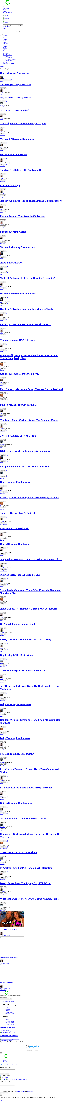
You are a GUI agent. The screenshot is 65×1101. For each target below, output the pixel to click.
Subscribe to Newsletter (6, 998)
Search (5, 39)
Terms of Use (9, 1012)
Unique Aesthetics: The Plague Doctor (15, 97)
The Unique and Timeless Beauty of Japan (23, 123)
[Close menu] (0, 35)
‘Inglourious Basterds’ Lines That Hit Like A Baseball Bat (31, 559)
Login (4, 1060)
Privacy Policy (10, 1013)
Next (5, 990)
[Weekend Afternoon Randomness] (32, 945)
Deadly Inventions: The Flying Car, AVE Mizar (25, 883)
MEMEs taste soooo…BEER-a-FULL (20, 574)
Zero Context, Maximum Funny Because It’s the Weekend (31, 389)
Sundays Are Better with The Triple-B (20, 169)
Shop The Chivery (7, 12)
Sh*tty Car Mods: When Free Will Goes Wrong (25, 639)
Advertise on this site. (32, 1050)
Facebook (19, 1064)
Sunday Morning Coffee (13, 231)
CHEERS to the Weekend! (14, 528)
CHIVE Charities (7, 60)
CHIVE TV (6, 62)
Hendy (1, 92)
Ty (0, 366)
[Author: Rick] (1, 78)
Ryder (1, 663)
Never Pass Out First (11, 262)
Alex (1, 413)
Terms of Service (20, 1091)
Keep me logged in (6, 1075)
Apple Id (24, 1064)
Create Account (4, 1093)
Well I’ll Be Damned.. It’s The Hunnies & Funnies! (27, 278)
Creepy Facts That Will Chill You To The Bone (25, 466)
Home (4, 38)
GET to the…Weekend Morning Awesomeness (25, 451)
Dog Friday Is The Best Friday (16, 655)
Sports (4, 49)
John (1, 147)
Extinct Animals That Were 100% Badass (22, 216)
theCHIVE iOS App (8, 57)
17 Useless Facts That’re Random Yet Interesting (26, 867)
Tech (4, 9)
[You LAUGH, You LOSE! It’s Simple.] (32, 919)
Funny (4, 6)
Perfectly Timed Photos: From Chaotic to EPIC (25, 324)
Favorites (5, 53)
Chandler (2, 193)
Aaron (1, 105)
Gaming (5, 46)
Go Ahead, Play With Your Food (17, 624)
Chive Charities (10, 1024)
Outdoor (5, 48)
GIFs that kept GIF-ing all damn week (15, 85)
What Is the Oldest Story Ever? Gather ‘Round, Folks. (29, 898)
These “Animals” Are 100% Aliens (18, 852)
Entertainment (6, 8)
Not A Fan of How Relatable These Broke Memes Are (28, 608)
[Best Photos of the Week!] (32, 972)
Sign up (5, 1061)
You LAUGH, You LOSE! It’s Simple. (15, 110)
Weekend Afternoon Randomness (18, 138)
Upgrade (2, 1100)
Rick (4, 78)
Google (4, 1064)
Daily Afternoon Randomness (16, 543)
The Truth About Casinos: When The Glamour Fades (29, 420)
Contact (8, 1010)
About (8, 1007)
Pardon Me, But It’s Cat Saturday (18, 404)
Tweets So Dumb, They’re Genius (18, 435)
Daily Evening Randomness (15, 482)
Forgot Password (5, 1077)
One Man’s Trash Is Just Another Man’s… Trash (26, 309)
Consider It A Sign (10, 185)
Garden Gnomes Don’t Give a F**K (19, 373)
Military (5, 11)
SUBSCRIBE (6, 27)
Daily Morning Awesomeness (15, 72)
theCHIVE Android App (9, 59)
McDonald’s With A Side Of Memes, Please (23, 818)
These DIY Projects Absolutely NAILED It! (23, 670)
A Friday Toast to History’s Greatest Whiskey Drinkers (29, 497)
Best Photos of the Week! (13, 154)
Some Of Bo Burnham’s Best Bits (18, 513)
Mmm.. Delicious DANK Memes (17, 339)
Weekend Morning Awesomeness (17, 247)
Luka (1, 132)
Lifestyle (5, 43)
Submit (2, 66)
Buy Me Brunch (10, 1022)
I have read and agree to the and (18, 1091)
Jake (1, 209)
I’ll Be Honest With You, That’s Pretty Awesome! (26, 787)
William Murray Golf (8, 63)
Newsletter (6, 56)
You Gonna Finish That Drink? (17, 753)
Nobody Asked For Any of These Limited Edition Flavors (31, 200)
